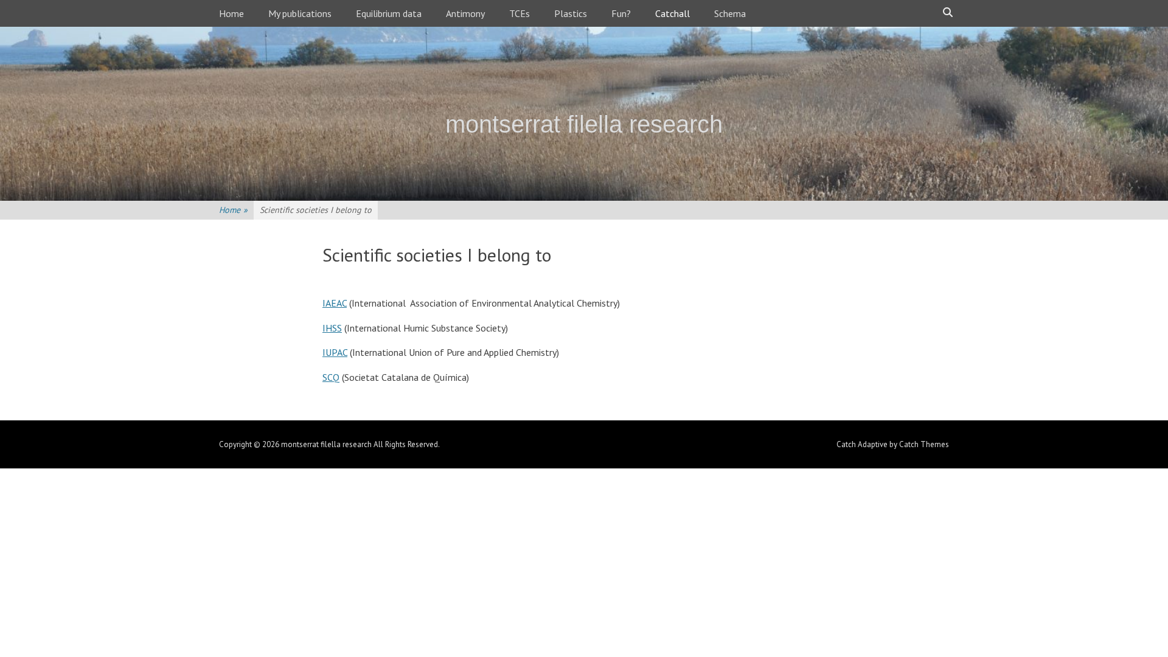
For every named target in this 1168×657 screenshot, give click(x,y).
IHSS (332, 328)
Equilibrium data (389, 13)
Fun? (621, 13)
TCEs (519, 13)
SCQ (330, 377)
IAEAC (334, 303)
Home (231, 13)
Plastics (570, 13)
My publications (300, 13)
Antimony (465, 13)
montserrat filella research (584, 124)
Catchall (672, 13)
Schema (730, 13)
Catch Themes (924, 444)
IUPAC (334, 352)
